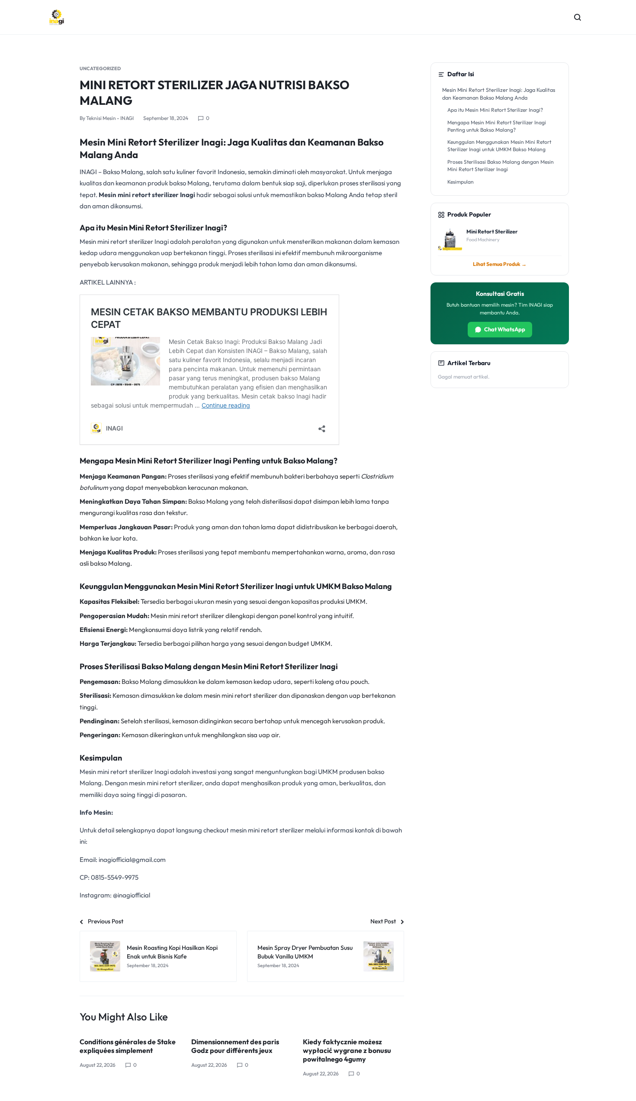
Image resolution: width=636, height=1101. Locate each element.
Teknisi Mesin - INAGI (110, 118)
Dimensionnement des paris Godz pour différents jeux (235, 1046)
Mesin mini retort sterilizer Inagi (147, 195)
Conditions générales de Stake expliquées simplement (128, 1046)
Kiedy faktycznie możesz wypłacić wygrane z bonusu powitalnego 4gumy (347, 1050)
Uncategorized (100, 68)
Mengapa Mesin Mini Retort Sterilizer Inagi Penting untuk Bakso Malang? (496, 126)
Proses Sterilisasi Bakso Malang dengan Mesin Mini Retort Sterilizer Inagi (500, 165)
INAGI (88, 172)
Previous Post (105, 921)
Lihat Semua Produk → (500, 264)
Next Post (383, 921)
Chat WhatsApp (504, 329)
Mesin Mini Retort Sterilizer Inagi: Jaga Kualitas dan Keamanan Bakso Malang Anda (498, 93)
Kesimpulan (460, 181)
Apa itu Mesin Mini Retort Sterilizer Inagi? (495, 110)
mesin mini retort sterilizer (240, 695)
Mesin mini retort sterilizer (187, 616)
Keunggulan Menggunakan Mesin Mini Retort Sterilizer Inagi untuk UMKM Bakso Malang (499, 145)
